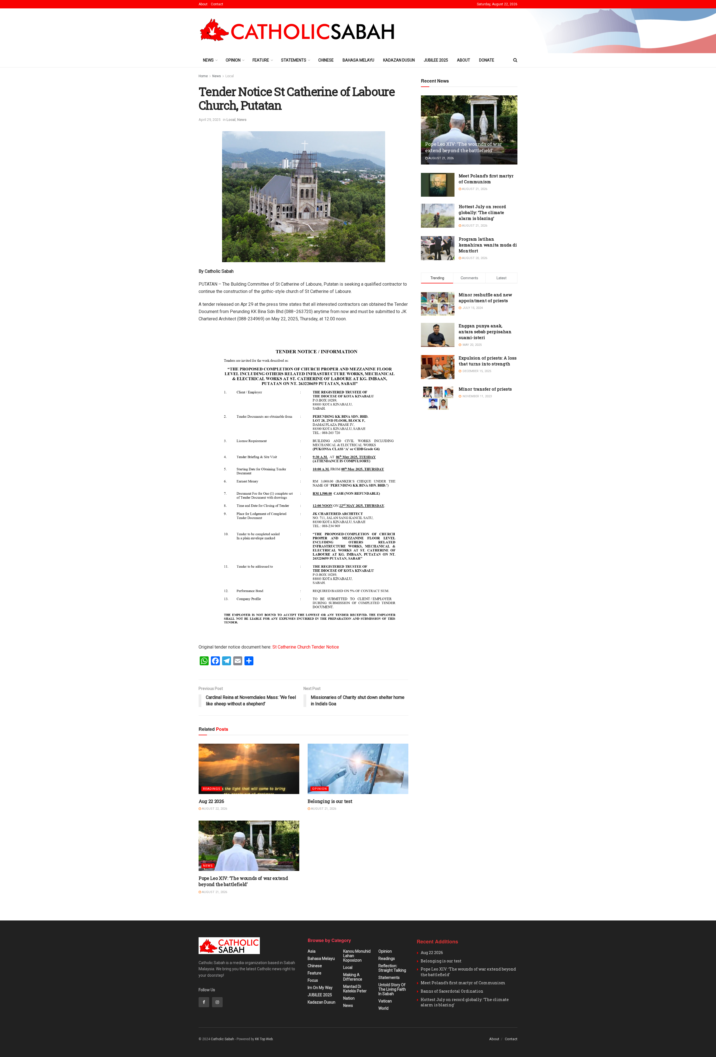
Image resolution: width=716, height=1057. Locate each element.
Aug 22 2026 (211, 801)
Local (229, 76)
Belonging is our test (330, 801)
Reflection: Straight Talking (392, 968)
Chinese (326, 60)
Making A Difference (352, 977)
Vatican (385, 1001)
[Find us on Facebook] (204, 1002)
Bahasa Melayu (358, 60)
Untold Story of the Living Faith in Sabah (392, 989)
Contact (217, 4)
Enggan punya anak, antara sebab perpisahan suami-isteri (485, 331)
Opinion (233, 60)
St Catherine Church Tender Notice (305, 647)
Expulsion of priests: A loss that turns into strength (488, 361)
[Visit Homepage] (299, 31)
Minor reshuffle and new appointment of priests (485, 297)
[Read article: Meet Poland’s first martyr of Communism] (437, 185)
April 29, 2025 (209, 120)
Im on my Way (320, 987)
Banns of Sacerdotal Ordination (452, 991)
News (208, 60)
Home (203, 76)
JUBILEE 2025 (436, 60)
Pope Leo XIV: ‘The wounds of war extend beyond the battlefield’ (243, 881)
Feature (261, 60)
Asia (311, 951)
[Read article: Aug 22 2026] (249, 769)
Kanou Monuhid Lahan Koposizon (357, 955)
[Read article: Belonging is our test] (358, 769)
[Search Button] (515, 60)
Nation (349, 998)
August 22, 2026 (214, 809)
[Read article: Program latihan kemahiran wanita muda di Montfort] (437, 248)
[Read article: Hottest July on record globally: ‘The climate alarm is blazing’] (437, 216)
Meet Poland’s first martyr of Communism (486, 178)
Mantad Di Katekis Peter (355, 988)
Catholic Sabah (222, 1039)
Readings (211, 789)
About (203, 4)
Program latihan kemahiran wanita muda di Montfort (488, 244)
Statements (293, 60)
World (383, 1008)
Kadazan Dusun (399, 60)
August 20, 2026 (474, 258)
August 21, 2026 (323, 809)
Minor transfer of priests (485, 389)
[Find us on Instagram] (217, 1002)
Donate (486, 60)
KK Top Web (264, 1039)
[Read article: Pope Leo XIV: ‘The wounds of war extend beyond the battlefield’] (249, 846)
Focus (313, 980)
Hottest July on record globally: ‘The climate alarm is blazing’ (482, 212)
